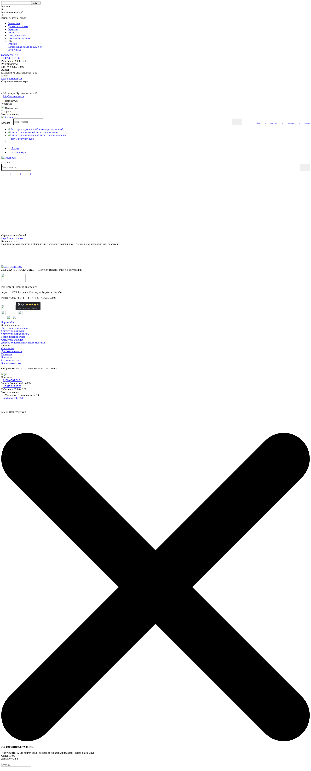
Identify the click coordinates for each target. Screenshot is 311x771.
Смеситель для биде (12, 339)
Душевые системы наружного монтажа (23, 342)
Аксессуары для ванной (14, 328)
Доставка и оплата (18, 26)
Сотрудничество (17, 35)
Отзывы (12, 43)
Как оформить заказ (19, 38)
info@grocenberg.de (11, 78)
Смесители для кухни (13, 331)
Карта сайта (7, 322)
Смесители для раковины (15, 333)
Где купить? (14, 49)
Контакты (13, 32)
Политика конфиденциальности (25, 46)
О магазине (14, 23)
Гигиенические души (13, 336)
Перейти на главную (12, 238)
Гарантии (13, 29)
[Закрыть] (155, 740)
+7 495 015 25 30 (10, 58)
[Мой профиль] (3, 174)
